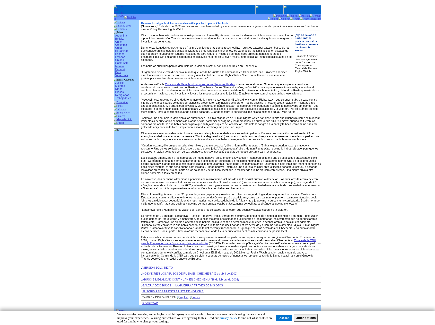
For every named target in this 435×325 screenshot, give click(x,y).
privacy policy (228, 318)
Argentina (121, 35)
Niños (118, 88)
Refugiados (122, 95)
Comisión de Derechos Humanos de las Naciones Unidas (200, 84)
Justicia (119, 82)
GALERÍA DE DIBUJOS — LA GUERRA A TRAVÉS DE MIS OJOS (182, 285)
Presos (119, 92)
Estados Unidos (120, 59)
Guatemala (121, 63)
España (120, 53)
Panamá (120, 69)
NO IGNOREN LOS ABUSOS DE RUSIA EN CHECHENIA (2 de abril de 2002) (189, 273)
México (119, 66)
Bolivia (119, 38)
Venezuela (121, 75)
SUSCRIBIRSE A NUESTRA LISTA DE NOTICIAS (173, 291)
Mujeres (120, 85)
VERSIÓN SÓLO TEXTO (157, 267)
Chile (118, 41)
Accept (284, 318)
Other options (306, 318)
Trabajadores (123, 98)
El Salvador (122, 50)
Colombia (121, 44)
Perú (118, 72)
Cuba (118, 47)
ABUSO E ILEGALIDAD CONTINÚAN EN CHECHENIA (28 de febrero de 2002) (190, 279)
